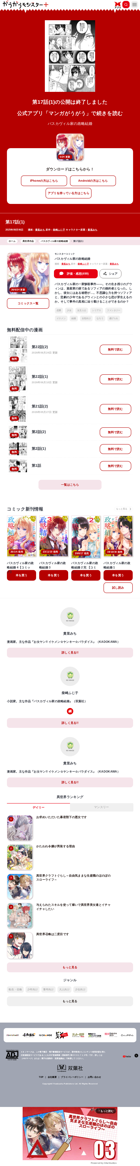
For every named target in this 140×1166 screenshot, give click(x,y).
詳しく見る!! (70, 652)
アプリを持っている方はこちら (68, 193)
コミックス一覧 (28, 303)
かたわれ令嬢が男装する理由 (55, 846)
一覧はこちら (70, 484)
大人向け (64, 989)
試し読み (118, 587)
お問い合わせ (94, 1077)
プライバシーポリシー (72, 1077)
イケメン (61, 318)
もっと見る (70, 967)
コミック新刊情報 (25, 508)
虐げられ (113, 318)
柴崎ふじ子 (59, 229)
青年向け (48, 989)
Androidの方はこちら (93, 180)
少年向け (32, 989)
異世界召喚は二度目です (52, 934)
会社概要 (52, 1077)
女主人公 (81, 310)
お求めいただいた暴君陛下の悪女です (61, 817)
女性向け (86, 318)
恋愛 (59, 310)
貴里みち (40, 229)
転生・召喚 (15, 989)
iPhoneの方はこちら (44, 180)
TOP (41, 1077)
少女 (69, 310)
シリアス (96, 310)
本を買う (22, 575)
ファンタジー (113, 310)
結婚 (73, 318)
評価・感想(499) (78, 273)
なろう (100, 318)
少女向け (80, 989)
